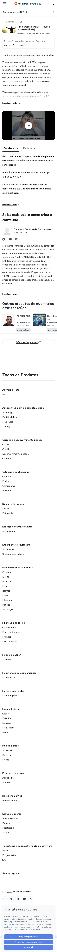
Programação (9, 855)
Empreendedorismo (12, 632)
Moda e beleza (10, 709)
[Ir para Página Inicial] (27, 3)
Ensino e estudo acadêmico (17, 567)
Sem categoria (10, 873)
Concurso (7, 572)
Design (6, 508)
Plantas (6, 782)
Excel (5, 850)
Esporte (6, 823)
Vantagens (11, 148)
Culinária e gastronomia (15, 472)
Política (6, 604)
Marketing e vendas (13, 691)
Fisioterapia (8, 828)
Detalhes (29, 148)
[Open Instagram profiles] (30, 899)
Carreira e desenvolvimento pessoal (22, 440)
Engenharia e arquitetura (16, 544)
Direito (5, 576)
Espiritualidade (10, 417)
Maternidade (8, 531)
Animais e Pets (10, 389)
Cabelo (6, 713)
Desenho (7, 755)
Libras (5, 595)
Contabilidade (9, 627)
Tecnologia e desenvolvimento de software (27, 846)
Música (5, 759)
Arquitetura (8, 549)
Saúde (5, 832)
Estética (6, 718)
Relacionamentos (12, 795)
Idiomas (6, 590)
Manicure (6, 723)
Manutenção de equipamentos (19, 673)
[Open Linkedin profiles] (18, 899)
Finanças (6, 636)
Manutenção (8, 677)
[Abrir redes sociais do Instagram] (16, 239)
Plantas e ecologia (13, 773)
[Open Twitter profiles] (11, 899)
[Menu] (4, 3)
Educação (7, 581)
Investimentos (9, 641)
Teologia (7, 426)
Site (4, 860)
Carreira (6, 444)
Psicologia (7, 609)
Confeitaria (7, 476)
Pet (4, 394)
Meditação (7, 421)
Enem (5, 586)
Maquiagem (8, 727)
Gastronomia (8, 486)
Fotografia (7, 513)
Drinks (5, 481)
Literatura (7, 600)
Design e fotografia (13, 504)
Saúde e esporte (11, 814)
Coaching (6, 449)
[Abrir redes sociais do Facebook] (3, 239)
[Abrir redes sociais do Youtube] (10, 239)
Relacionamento (10, 800)
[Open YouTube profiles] (24, 899)
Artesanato (8, 750)
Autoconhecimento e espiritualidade (23, 408)
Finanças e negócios (13, 622)
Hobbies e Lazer (11, 655)
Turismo (6, 659)
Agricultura (8, 777)
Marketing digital (11, 695)
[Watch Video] (28, 125)
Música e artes (10, 745)
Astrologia (7, 412)
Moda (5, 732)
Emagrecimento (10, 818)
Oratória (6, 458)
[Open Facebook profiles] (5, 899)
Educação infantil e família (17, 526)
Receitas (6, 490)
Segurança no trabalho (13, 554)
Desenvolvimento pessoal (15, 454)
